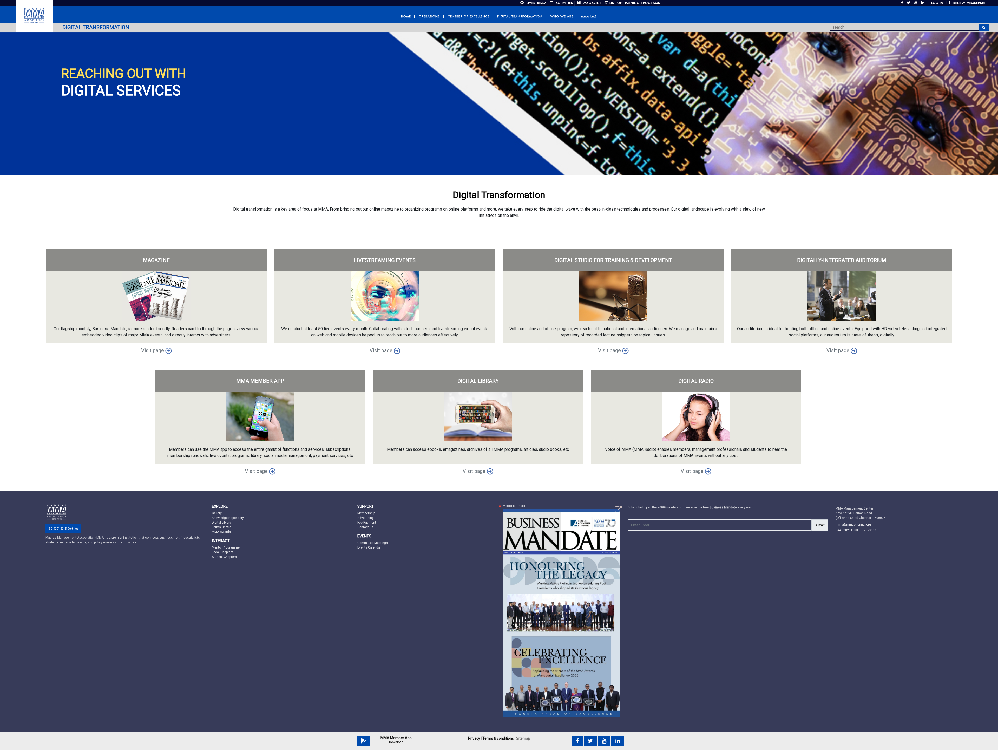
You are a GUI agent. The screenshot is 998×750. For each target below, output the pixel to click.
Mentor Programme (226, 547)
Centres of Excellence (468, 16)
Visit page (153, 350)
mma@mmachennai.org (853, 524)
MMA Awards (221, 532)
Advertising (365, 518)
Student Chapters (224, 557)
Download (396, 742)
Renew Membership (970, 3)
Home (406, 16)
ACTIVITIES (563, 3)
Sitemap (523, 738)
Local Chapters (222, 552)
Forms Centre (221, 527)
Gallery (217, 513)
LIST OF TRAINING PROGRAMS (634, 3)
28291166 (871, 530)
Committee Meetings (372, 543)
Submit (820, 525)
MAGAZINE (591, 3)
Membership (366, 513)
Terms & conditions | (498, 738)
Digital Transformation (519, 16)
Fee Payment (366, 522)
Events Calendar (369, 547)
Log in (937, 3)
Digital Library (221, 522)
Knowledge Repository (228, 518)
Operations (429, 16)
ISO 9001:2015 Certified (63, 528)
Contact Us (365, 527)
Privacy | (475, 738)
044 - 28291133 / (850, 530)
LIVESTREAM (535, 3)
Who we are (561, 16)
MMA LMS (589, 16)
